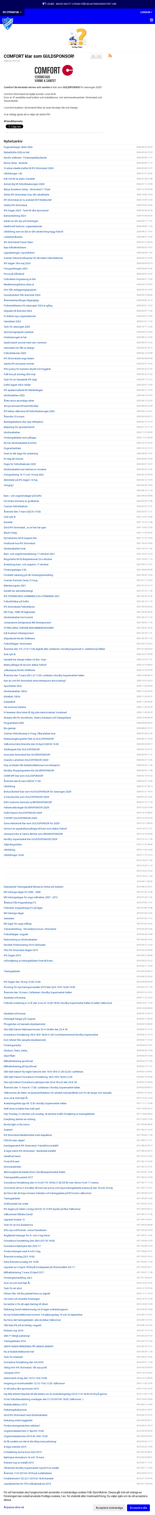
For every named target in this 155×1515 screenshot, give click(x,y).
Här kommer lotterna (15, 707)
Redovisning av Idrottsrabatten (20, 939)
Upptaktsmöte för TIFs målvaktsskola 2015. (27, 1483)
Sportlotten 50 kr (13, 686)
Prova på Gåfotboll (14, 273)
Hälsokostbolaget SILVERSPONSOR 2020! (26, 807)
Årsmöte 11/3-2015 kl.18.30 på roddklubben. (28, 1473)
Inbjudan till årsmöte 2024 (18, 310)
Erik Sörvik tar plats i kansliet (19, 178)
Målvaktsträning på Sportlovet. (20, 1066)
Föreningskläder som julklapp (20, 437)
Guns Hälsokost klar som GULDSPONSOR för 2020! (32, 823)
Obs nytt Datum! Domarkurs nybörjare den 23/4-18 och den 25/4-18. (40, 1082)
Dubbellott (9, 701)
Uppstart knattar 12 (14, 1219)
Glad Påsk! (9, 1055)
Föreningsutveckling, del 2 (18, 1277)
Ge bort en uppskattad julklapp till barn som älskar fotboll (35, 828)
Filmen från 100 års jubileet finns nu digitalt (27, 1293)
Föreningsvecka (12, 1045)
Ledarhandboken (13, 236)
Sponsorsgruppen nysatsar (19, 332)
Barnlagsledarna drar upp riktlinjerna (23, 421)
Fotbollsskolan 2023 (15, 353)
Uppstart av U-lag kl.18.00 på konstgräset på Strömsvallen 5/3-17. (39, 1267)
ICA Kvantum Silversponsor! (19, 633)
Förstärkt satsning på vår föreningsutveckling (28, 575)
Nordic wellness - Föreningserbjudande (25, 157)
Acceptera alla (138, 1507)
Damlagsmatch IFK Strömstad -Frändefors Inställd (31, 1145)
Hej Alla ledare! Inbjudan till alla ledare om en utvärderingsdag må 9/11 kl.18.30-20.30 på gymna (55, 1394)
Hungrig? (9, 485)
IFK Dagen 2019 (12, 955)
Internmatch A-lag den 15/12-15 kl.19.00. (25, 1378)
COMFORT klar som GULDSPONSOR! (39, 56)
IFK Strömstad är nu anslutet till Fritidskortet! (28, 200)
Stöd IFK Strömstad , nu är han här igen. (25, 527)
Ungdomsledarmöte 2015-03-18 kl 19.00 (25, 1436)
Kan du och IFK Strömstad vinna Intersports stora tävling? (35, 680)
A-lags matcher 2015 (15, 1446)
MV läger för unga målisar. (18, 923)
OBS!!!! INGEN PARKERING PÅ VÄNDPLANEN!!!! (28, 1346)
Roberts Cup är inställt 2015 (19, 1462)
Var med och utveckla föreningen (22, 1298)
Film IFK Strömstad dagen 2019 (21, 950)
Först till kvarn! (11, 1161)
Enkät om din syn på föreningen (21, 221)
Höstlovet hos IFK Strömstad (19, 543)
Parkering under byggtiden (18, 1420)
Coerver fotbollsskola (15, 506)
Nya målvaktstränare (15, 247)
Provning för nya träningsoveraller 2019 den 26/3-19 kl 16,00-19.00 (39, 987)
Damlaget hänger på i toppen (20, 1018)
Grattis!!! (8, 1129)
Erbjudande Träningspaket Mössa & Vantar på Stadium (34, 886)
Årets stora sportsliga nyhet (19, 400)
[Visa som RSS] (110, 56)
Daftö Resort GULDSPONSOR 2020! (23, 812)
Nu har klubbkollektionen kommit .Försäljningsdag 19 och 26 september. (43, 1314)
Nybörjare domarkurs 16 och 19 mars (24, 1457)
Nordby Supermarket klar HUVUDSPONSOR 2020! (30, 839)
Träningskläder (12, 971)
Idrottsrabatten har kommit (18, 617)
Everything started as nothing (19, 1119)
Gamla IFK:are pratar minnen (19, 363)
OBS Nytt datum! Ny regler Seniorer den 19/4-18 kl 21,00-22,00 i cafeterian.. (44, 1071)
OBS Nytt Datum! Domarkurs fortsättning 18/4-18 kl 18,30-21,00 (38, 1077)
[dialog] (77, 1500)
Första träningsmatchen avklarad (22, 1425)
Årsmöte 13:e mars (14, 416)
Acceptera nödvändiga (109, 1507)
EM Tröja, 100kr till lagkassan (19, 612)
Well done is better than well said (22, 1108)
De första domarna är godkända (21, 501)
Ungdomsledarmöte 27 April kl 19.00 (24, 1431)
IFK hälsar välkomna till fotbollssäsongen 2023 (29, 411)
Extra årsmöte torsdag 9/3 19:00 (21, 1261)
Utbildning (9, 786)
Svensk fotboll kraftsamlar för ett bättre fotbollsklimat (33, 258)
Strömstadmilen (12, 1166)
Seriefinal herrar (12, 1156)
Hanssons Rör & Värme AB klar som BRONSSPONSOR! (33, 834)
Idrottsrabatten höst (15, 548)
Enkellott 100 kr (12, 696)
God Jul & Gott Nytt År (16, 1098)
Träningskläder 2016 (15, 1341)
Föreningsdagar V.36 (15, 569)
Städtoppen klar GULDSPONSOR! (22, 749)
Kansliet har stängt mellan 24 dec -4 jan (25, 659)
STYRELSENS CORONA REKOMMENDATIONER (29, 627)
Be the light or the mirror (17, 1124)
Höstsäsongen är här (15, 337)
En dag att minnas (13, 458)
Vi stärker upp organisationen (20, 316)
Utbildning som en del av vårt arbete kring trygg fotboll (33, 231)
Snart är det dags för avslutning (21, 453)
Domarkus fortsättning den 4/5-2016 (23, 1362)
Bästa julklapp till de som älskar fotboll (25, 664)
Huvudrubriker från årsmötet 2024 (22, 295)
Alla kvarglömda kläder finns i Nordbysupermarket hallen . (35, 1172)
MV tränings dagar (14, 913)
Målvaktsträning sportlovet (18, 1061)
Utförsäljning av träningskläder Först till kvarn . (29, 960)
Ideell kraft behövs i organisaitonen (23, 226)
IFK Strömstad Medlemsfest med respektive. (28, 1135)
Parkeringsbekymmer (15, 1409)
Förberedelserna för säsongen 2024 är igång (28, 305)
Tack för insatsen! (13, 1357)
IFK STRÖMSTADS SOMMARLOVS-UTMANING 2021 (32, 596)
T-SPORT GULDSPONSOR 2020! (20, 818)
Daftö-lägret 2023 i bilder (17, 384)
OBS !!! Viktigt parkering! (17, 1335)
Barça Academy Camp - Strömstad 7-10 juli (27, 189)
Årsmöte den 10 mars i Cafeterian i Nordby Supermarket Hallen (38, 992)
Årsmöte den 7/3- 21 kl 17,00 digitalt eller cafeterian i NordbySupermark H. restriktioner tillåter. (54, 649)
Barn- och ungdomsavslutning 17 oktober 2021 (29, 553)
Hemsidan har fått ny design (19, 347)
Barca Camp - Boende (15, 163)
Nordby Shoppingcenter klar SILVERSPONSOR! (29, 770)
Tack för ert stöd (13, 1288)
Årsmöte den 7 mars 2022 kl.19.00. (22, 511)
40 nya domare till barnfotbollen (21, 406)
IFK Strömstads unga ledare (19, 358)
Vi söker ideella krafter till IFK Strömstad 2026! (29, 168)
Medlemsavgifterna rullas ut (19, 284)
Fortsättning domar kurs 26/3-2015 (23, 1452)
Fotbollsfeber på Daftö (16, 601)
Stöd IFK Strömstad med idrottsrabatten (25, 1415)
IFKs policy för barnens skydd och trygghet (27, 369)
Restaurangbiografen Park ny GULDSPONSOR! (29, 738)
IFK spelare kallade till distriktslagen (23, 390)
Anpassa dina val (14, 1507)
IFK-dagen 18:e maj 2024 (17, 263)
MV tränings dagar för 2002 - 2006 (22, 892)
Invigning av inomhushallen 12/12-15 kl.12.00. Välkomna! (34, 1383)
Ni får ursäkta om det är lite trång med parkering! (30, 1441)
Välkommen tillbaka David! (18, 1214)
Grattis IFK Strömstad (15, 205)
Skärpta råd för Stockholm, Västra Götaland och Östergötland (37, 717)
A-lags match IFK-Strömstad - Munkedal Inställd (30, 1151)
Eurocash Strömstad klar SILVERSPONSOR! (27, 754)
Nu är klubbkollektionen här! (19, 1351)
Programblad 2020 (14, 723)
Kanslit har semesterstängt (18, 590)
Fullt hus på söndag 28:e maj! (20, 374)
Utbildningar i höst (14, 855)
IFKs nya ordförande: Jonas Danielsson (25, 1230)
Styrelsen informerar (15, 997)
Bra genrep (10, 728)
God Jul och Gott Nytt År (17, 1283)
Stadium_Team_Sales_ (16, 1050)
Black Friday (10, 532)
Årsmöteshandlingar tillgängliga (21, 300)
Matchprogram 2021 (15, 585)
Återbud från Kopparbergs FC (20, 902)
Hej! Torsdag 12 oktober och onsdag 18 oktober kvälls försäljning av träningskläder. (49, 1114)
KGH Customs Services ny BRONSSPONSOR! (28, 802)
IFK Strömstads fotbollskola (19, 606)
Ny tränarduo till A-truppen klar (20, 538)
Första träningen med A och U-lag (22, 1251)
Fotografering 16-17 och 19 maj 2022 (24, 474)
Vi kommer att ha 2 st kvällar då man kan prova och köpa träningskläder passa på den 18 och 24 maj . (59, 1187)
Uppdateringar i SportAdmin (19, 252)
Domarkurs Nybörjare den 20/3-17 (22, 1246)
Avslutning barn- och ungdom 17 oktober (26, 564)
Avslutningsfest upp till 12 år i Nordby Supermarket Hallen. (35, 1103)
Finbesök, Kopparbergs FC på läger (23, 907)
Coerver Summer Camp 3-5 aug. (21, 580)
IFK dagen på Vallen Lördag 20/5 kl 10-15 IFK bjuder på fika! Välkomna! (42, 1209)
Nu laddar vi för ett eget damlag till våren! (26, 1304)
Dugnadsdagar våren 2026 (18, 147)
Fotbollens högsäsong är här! (20, 279)
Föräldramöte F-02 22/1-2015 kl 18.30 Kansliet (28, 1478)
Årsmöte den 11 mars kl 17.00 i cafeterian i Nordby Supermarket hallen (42, 1087)
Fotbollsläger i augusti (16, 934)
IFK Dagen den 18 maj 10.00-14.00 (22, 981)
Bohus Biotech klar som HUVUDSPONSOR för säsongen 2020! (37, 791)
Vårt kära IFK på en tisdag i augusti (22, 1325)
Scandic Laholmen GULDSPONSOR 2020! (26, 760)
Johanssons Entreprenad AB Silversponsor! (27, 622)
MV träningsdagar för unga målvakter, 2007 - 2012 (31, 897)
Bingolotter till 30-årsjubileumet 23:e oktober (28, 559)
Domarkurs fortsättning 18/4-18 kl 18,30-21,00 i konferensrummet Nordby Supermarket (51, 1034)
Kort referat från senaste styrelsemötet (25, 1040)
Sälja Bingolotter (13, 844)
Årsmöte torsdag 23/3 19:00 (19, 1256)
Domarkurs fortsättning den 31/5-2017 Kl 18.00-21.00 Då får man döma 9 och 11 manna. (51, 1182)
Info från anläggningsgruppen (20, 289)
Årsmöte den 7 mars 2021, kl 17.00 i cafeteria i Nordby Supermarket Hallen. (44, 675)
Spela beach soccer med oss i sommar (25, 342)
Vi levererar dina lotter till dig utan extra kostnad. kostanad (35, 712)
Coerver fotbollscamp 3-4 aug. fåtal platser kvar (30, 733)
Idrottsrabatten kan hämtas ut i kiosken (25, 469)
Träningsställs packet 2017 (18, 1177)
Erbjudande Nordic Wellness (19, 638)
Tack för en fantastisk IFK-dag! (20, 379)
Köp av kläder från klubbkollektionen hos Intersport (32, 765)
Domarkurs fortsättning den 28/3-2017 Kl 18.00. (29, 1240)
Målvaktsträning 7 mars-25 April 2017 (24, 1272)
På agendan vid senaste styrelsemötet (24, 1024)
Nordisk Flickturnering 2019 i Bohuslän (25, 944)
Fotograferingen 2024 (15, 268)
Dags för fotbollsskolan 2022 (20, 464)
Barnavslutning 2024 (15, 215)
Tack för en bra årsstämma (18, 1224)
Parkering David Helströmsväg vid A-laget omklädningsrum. (36, 1309)
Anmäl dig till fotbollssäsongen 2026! (24, 184)
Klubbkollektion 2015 (15, 1404)
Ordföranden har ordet (16, 1203)
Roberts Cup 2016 (13, 1330)
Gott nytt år (10, 517)
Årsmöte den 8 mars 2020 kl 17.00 (22, 781)
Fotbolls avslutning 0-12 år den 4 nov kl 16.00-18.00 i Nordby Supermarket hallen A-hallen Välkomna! (58, 1003)
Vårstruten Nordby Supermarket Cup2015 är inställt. (31, 1468)
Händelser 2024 (12, 321)
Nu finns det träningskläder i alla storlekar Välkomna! (32, 1320)
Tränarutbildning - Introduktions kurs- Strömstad (30, 929)
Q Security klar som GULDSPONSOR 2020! (26, 797)
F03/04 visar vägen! (14, 1140)
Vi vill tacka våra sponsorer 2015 (21, 1388)
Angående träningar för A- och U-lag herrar (27, 1235)
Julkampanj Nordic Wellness (19, 670)
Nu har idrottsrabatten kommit (20, 443)
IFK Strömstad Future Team (18, 242)
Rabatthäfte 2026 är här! (17, 152)
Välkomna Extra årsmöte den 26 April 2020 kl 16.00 (31, 744)
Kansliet (8, 522)
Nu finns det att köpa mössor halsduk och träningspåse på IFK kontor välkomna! (47, 1193)
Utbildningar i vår (13, 173)
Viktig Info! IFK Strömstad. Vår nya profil (25, 1367)
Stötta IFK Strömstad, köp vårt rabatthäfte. (27, 194)
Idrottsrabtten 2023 (14, 395)
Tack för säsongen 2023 (17, 326)
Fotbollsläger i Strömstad (18, 643)
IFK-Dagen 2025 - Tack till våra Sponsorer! (26, 210)
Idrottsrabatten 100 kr (15, 691)
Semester (9, 918)
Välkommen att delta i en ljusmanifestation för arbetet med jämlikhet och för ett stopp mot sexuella (58, 1092)
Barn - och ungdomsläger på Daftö (23, 495)
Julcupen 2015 (12, 1372)
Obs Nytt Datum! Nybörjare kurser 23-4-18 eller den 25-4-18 (35, 1029)
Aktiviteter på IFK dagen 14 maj (20, 480)
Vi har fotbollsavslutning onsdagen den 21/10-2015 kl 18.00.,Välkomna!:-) (43, 1399)
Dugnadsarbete (12, 448)
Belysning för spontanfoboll (19, 427)
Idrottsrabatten (12, 432)
